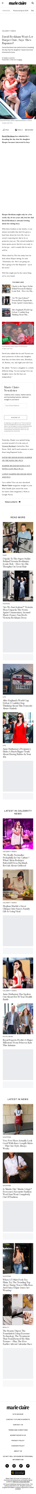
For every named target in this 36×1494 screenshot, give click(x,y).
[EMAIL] (19, 501)
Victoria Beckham (9, 446)
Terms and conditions (18, 1430)
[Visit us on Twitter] (7, 1466)
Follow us (20, 130)
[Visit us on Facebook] (21, 1466)
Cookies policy (18, 1446)
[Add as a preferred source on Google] (18, 1472)
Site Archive (18, 1414)
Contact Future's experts (18, 1419)
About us (18, 1451)
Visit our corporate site (21, 1482)
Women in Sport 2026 (20, 11)
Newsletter (30, 130)
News (20, 60)
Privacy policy (18, 1440)
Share (7, 130)
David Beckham (8, 136)
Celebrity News (9, 31)
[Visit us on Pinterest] (28, 1466)
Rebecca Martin (9, 58)
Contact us (18, 1425)
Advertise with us (18, 1435)
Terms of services (26, 423)
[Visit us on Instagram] (14, 1466)
